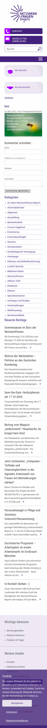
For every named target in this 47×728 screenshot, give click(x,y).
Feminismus (13, 232)
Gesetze (11, 242)
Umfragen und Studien (18, 300)
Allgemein (12, 212)
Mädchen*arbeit (15, 271)
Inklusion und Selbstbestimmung (23, 261)
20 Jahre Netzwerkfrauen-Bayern (23, 202)
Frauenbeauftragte (16, 237)
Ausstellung (13, 217)
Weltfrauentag (14, 310)
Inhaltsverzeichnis (16, 666)
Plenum (11, 290)
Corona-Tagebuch (16, 227)
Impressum (11, 712)
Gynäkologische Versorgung (21, 251)
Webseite (8, 168)
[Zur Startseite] (23, 13)
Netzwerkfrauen (15, 276)
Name (7, 148)
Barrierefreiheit (14, 222)
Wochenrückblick (15, 315)
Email (15, 158)
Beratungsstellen (15, 630)
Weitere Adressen (16, 635)
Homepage (13, 256)
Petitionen (12, 286)
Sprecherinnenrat (16, 295)
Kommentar (9, 179)
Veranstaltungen (15, 305)
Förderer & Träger (15, 640)
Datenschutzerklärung (17, 720)
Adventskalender (15, 207)
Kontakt (11, 662)
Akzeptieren (17, 703)
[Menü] (40, 59)
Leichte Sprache (15, 266)
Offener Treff (13, 281)
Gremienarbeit (14, 246)
